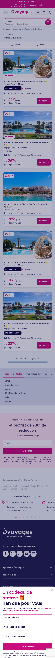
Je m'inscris (27, 646)
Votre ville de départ (15, 623)
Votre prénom (11, 613)
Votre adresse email (14, 632)
